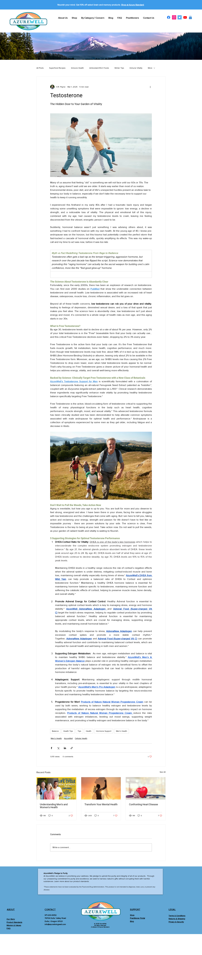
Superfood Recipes (57, 68)
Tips (79, 731)
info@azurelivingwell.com (55, 924)
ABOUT (11, 909)
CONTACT (50, 909)
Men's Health (121, 731)
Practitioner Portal (137, 918)
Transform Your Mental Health (101, 804)
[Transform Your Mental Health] (101, 788)
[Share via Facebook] (51, 748)
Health (88, 731)
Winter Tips (119, 68)
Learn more (59, 881)
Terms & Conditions (177, 916)
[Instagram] (174, 17)
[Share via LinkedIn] (65, 748)
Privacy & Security (176, 922)
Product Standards (14, 922)
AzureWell (68, 738)
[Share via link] (71, 748)
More (150, 68)
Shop (132, 915)
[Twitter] (180, 17)
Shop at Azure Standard (132, 5)
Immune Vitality (136, 68)
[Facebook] (169, 17)
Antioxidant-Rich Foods (99, 68)
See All (163, 772)
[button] (190, 17)
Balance (55, 731)
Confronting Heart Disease (143, 804)
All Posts (40, 68)
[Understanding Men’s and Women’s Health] (56, 788)
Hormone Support (103, 731)
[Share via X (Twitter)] (58, 748)
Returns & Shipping (177, 919)
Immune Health (77, 68)
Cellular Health (81, 738)
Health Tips (68, 731)
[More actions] (150, 87)
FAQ (8, 928)
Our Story (11, 919)
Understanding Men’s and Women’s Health (54, 806)
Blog (132, 921)
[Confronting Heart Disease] (145, 788)
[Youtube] (185, 17)
